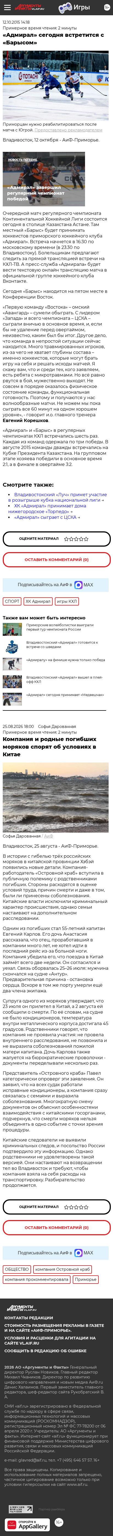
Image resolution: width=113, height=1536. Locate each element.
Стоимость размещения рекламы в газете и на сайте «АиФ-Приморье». (54, 1328)
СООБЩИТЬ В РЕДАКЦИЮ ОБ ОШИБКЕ (45, 1350)
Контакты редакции (28, 1317)
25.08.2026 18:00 (18, 726)
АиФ (48, 836)
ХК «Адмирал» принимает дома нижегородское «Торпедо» (47, 508)
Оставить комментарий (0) (57, 559)
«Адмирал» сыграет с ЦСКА (45, 517)
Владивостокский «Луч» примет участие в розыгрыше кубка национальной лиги (57, 497)
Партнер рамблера (52, 1509)
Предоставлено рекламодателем (68, 130)
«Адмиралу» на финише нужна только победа (65, 660)
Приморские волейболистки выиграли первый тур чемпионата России (60, 627)
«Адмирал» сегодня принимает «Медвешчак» (65, 695)
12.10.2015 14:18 (16, 22)
